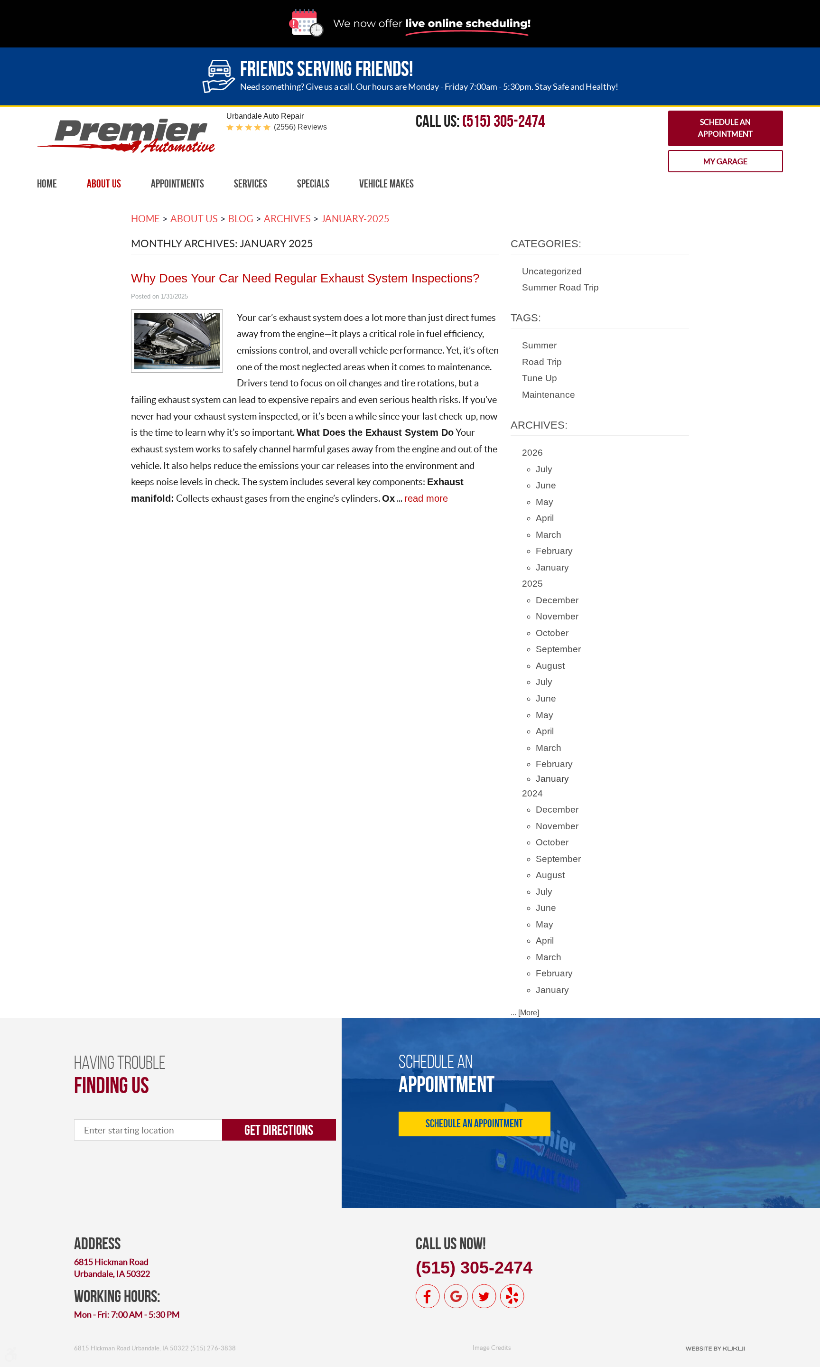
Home (47, 184)
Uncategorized (552, 271)
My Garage (725, 161)
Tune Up (539, 378)
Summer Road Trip (560, 287)
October (552, 633)
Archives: (539, 425)
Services (250, 184)
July (544, 469)
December (557, 600)
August (550, 666)
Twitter (484, 1296)
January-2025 (355, 219)
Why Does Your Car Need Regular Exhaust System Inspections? (305, 278)
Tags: (526, 318)
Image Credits (492, 1347)
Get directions (278, 1130)
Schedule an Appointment (725, 128)
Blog (240, 219)
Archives (287, 219)
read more (426, 498)
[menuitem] (47, 184)
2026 (532, 453)
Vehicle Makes (386, 184)
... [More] (525, 1013)
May (544, 502)
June (546, 485)
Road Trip (542, 362)
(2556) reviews (300, 127)
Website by (715, 1348)
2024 (532, 793)
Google (456, 1296)
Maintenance (548, 395)
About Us (104, 184)
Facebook (428, 1296)
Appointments (177, 184)
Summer (539, 345)
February (554, 551)
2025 (532, 584)
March (548, 535)
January (552, 567)
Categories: (546, 244)
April (545, 518)
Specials (313, 184)
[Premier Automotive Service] (126, 150)
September (558, 649)
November (557, 616)
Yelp (512, 1296)
